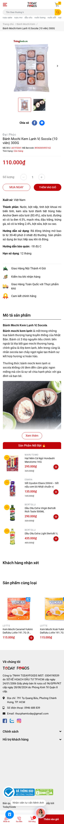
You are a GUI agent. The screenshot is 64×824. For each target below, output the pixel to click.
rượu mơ (18, 17)
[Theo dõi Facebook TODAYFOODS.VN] (5, 720)
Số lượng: (9, 177)
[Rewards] (9, 814)
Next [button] (57, 66)
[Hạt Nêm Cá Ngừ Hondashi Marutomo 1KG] (12, 463)
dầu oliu (28, 17)
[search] (58, 12)
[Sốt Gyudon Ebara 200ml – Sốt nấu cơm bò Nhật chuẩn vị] (12, 488)
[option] (32, 66)
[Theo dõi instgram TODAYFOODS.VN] (19, 720)
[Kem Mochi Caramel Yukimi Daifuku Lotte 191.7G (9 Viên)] (19, 607)
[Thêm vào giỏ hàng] (56, 466)
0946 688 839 (32, 707)
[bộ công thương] (19, 792)
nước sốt (52, 17)
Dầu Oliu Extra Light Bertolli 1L (41, 533)
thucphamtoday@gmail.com (32, 713)
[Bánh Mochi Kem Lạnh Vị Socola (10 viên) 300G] (32, 66)
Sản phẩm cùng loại (20, 582)
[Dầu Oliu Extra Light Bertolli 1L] (12, 536)
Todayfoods (9, 807)
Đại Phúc (9, 134)
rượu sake (7, 17)
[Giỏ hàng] (57, 4)
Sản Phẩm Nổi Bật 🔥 (32, 445)
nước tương (40, 17)
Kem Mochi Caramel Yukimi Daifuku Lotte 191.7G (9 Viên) (18, 633)
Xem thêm (32, 435)
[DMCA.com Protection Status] (44, 792)
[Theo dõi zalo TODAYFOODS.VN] (12, 720)
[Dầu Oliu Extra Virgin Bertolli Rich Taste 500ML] (12, 512)
